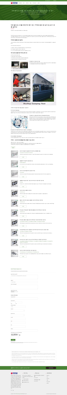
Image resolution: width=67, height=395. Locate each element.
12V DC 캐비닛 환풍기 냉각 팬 (25, 190)
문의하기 (48, 378)
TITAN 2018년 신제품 (37, 379)
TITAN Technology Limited (18, 393)
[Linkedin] (13, 390)
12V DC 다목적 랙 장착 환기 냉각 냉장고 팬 (28, 250)
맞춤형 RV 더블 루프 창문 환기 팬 (26, 160)
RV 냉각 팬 (48, 381)
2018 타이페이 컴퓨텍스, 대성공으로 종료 (39, 376)
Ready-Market (54, 393)
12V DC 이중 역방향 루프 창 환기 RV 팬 (27, 170)
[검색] (45, 0)
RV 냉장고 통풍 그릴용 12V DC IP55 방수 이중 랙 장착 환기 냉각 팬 (33, 219)
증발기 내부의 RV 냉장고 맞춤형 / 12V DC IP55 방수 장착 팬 (31, 200)
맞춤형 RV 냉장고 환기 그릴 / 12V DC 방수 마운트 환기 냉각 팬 (32, 180)
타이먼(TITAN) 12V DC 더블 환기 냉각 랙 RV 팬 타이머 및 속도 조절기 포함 (34, 229)
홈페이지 (48, 375)
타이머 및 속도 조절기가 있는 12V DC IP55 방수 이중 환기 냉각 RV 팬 (33, 239)
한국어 (55, 0)
